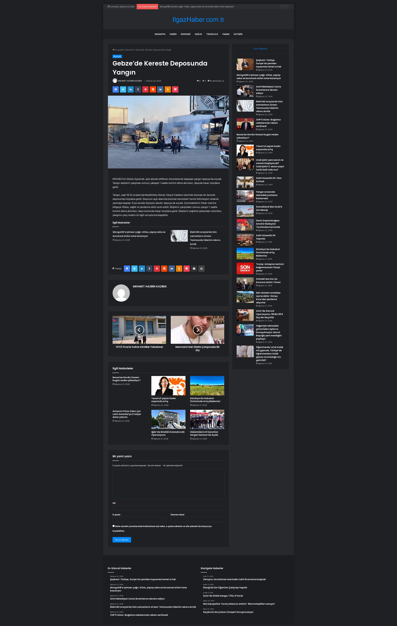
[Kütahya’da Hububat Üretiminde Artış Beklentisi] (207, 385)
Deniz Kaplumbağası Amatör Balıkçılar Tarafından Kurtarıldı (268, 224)
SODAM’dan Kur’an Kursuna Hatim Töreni (268, 280)
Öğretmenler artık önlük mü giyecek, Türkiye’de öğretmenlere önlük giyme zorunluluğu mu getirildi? (269, 354)
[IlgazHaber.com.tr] (198, 19)
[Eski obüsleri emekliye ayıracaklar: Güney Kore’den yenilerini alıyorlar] (245, 297)
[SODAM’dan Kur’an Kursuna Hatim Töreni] (245, 283)
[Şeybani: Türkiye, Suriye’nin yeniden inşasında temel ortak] (245, 64)
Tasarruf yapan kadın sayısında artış (163, 400)
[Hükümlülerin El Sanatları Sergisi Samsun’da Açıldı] (207, 419)
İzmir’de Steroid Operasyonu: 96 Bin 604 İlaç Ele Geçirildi (269, 314)
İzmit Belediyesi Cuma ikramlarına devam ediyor (182, 6)
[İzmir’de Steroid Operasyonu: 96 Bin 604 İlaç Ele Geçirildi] (245, 315)
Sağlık (198, 34)
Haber (173, 34)
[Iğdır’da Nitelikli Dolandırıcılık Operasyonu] (168, 419)
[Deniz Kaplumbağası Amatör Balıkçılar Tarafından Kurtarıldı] (245, 225)
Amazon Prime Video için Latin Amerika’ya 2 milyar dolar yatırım (127, 414)
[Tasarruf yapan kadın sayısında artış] (168, 385)
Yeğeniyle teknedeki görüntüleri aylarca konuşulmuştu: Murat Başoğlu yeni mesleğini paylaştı (269, 332)
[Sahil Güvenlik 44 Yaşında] (245, 240)
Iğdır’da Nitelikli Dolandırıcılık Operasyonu (168, 433)
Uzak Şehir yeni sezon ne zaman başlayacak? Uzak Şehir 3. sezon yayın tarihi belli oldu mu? (270, 164)
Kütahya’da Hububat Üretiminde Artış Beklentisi (205, 400)
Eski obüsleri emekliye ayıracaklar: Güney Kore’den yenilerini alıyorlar (268, 297)
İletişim (238, 34)
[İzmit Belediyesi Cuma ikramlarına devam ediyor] (245, 91)
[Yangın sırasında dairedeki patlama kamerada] (245, 196)
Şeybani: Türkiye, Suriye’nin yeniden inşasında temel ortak (268, 63)
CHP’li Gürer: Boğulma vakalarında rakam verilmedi (268, 123)
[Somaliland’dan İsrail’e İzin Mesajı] (245, 211)
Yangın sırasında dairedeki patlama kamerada (266, 195)
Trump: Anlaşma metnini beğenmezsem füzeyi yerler (270, 267)
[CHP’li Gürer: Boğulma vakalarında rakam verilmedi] (245, 124)
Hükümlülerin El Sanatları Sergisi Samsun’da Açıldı (204, 433)
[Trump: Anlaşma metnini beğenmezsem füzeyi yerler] (245, 268)
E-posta (117, 514)
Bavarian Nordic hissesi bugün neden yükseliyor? (127, 379)
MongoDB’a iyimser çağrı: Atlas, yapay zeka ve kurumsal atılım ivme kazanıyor (259, 76)
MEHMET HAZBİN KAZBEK (130, 81)
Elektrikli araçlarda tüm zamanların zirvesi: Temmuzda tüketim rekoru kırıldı (269, 106)
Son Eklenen (261, 48)
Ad (115, 503)
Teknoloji (212, 34)
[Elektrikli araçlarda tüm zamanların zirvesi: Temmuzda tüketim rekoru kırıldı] (179, 236)
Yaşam (225, 34)
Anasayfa (160, 34)
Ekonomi (185, 34)
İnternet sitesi (177, 514)
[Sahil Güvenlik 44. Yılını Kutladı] (245, 182)
